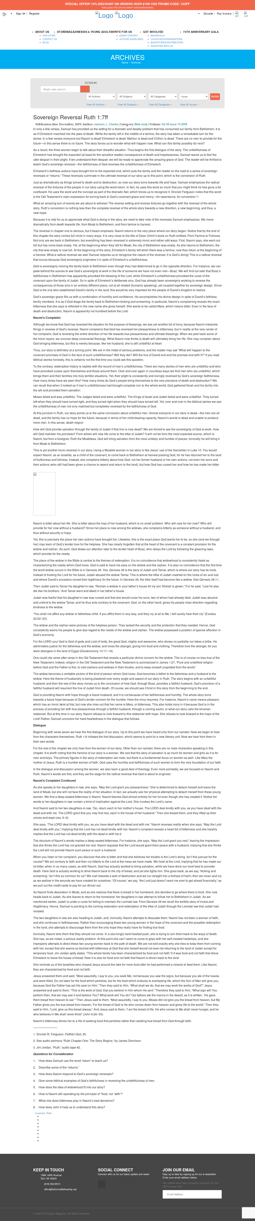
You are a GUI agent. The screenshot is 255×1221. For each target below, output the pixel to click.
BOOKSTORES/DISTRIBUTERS (167, 42)
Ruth (49, 1113)
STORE (61, 32)
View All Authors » (96, 104)
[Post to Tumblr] (42, 1127)
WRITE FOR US (122, 32)
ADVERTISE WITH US (162, 45)
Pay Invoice (224, 13)
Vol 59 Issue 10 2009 (174, 124)
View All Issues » (189, 104)
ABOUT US (42, 32)
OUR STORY (49, 35)
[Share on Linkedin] (42, 1137)
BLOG (46, 42)
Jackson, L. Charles (106, 124)
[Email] (42, 1140)
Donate (208, 13)
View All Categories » (160, 104)
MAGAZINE (73, 32)
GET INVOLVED (153, 32)
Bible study (141, 124)
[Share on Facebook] (42, 1116)
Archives (136, 62)
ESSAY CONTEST (128, 35)
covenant (40, 1113)
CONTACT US (50, 39)
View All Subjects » (128, 104)
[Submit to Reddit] (42, 1134)
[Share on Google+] (42, 1123)
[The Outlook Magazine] (104, 13)
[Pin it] (42, 1130)
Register (34, 13)
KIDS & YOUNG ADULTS (96, 32)
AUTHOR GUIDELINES (131, 39)
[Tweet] (42, 1120)
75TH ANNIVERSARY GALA (201, 32)
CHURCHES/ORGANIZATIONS (166, 39)
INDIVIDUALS (158, 35)
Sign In (20, 13)
